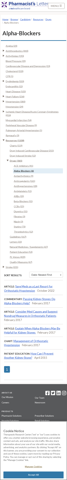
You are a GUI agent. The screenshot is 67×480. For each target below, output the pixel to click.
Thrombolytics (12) (23, 231)
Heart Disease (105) (16, 91)
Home (5, 19)
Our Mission (7, 397)
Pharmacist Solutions (11, 415)
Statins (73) (20, 226)
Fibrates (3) (19, 216)
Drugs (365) (16, 160)
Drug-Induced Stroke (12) (23, 155)
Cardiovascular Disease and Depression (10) (28, 66)
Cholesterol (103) (14, 71)
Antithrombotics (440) (17, 51)
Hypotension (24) (14, 106)
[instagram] (64, 394)
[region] (33, 450)
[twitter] (52, 394)
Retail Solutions (42, 420)
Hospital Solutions (10, 420)
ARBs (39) (19, 196)
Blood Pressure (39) (16, 61)
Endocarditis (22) (14, 86)
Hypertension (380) (15, 101)
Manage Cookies (33, 466)
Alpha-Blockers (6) (24, 170)
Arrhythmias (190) (15, 56)
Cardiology (25, 19)
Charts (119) (16, 145)
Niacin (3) (18, 221)
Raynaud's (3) (12, 135)
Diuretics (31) (20, 211)
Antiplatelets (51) (23, 191)
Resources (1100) (15, 140)
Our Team (39, 397)
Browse (14, 19)
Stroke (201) (12, 267)
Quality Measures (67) (21, 262)
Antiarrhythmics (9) (23, 176)
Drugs (48, 19)
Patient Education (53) (21, 252)
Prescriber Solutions (44, 415)
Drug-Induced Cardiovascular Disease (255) (32, 150)
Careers (5, 402)
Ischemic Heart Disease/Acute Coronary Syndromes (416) (32, 113)
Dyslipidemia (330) (15, 81)
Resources (38, 19)
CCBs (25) (19, 206)
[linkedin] (58, 394)
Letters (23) (16, 241)
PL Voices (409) (17, 257)
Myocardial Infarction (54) (19, 120)
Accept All (33, 474)
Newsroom (40, 402)
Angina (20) (11, 45)
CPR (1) (9, 76)
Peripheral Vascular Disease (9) (21, 125)
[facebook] (47, 394)
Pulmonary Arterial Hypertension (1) (24, 130)
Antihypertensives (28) (25, 186)
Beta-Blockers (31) (23, 201)
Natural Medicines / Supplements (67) (29, 246)
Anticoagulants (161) (24, 181)
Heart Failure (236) (15, 96)
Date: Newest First (41, 274)
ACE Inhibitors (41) (23, 165)
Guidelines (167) (18, 236)
